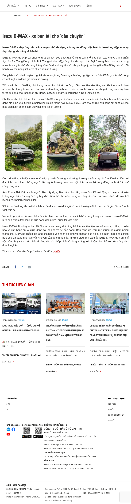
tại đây (56, 251)
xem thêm (7, 362)
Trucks (21, 320)
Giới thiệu (112, 404)
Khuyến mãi (36, 355)
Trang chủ (17, 15)
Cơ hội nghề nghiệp (116, 415)
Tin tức (27, 5)
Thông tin (14, 355)
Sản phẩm (11, 398)
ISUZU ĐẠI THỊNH (116, 398)
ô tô (8, 404)
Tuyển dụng (75, 5)
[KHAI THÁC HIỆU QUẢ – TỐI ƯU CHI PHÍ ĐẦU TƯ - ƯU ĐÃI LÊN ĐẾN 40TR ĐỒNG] (21, 303)
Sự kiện (77, 364)
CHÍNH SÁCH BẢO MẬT (16, 485)
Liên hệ (88, 5)
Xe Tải (8, 409)
